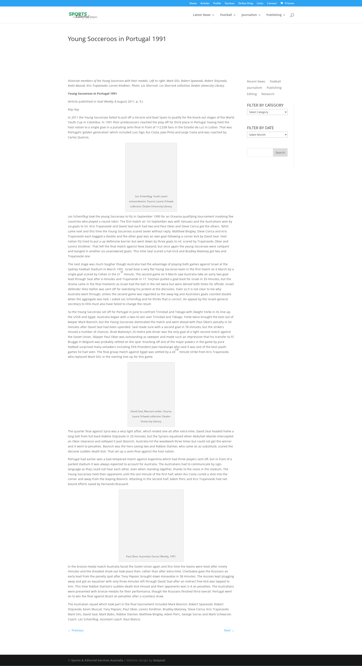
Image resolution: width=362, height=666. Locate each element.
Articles (204, 3)
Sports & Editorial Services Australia (97, 660)
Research (267, 94)
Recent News (256, 81)
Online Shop (245, 3)
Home (193, 3)
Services (230, 3)
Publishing (274, 15)
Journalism (249, 15)
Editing (252, 94)
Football (226, 15)
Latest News (202, 15)
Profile (217, 3)
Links (260, 3)
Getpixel (159, 660)
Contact (272, 3)
